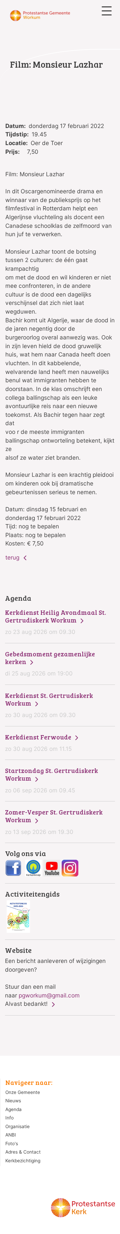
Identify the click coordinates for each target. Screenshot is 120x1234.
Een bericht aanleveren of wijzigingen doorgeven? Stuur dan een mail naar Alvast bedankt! (55, 977)
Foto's (11, 1143)
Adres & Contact (23, 1152)
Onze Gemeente (22, 1092)
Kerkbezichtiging (22, 1160)
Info (9, 1117)
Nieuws (13, 1100)
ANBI (10, 1135)
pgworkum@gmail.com (49, 995)
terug (13, 557)
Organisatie (17, 1126)
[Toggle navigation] (107, 10)
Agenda (13, 1109)
